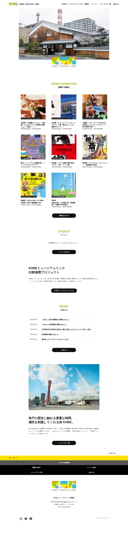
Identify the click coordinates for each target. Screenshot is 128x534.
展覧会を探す (36, 467)
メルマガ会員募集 (64, 462)
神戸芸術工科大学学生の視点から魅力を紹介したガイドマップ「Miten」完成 (66, 329)
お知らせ (116, 4)
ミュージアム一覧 (105, 4)
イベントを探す (91, 467)
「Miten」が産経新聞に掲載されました (54, 324)
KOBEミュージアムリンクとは (72, 4)
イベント (94, 4)
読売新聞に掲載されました (50, 334)
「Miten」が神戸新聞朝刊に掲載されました (55, 319)
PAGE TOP (112, 453)
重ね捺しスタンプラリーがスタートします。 (56, 339)
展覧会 (86, 4)
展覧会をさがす (64, 215)
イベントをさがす (64, 252)
